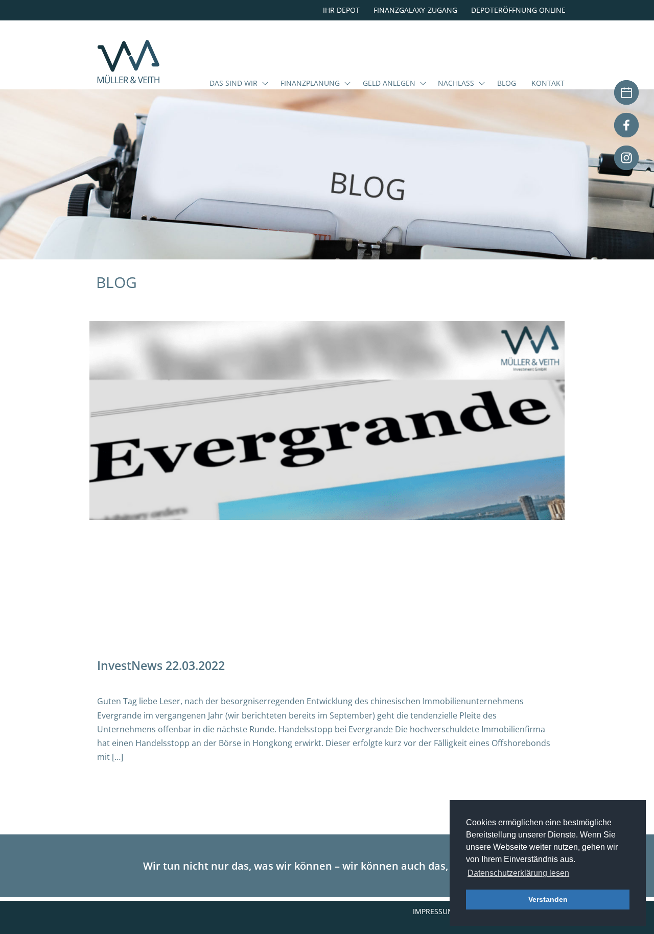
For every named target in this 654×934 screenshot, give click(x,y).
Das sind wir (233, 84)
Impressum (433, 911)
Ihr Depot (341, 10)
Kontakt (548, 84)
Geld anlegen (389, 84)
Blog (506, 84)
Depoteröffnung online (518, 10)
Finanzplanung (310, 84)
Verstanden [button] (548, 899)
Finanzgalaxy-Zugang (415, 10)
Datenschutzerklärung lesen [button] (518, 873)
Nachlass (456, 84)
